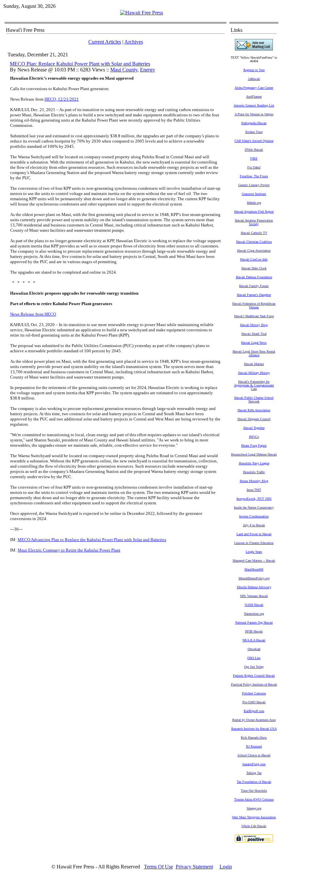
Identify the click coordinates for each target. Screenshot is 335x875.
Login (226, 866)
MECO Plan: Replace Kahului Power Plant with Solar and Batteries (80, 64)
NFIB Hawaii (254, 631)
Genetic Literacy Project (254, 185)
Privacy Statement (194, 866)
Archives (133, 42)
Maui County (123, 69)
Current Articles (104, 42)
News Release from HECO (33, 314)
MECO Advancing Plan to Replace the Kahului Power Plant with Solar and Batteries (92, 539)
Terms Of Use (158, 866)
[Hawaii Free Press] (141, 12)
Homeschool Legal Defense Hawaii (254, 454)
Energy (147, 69)
